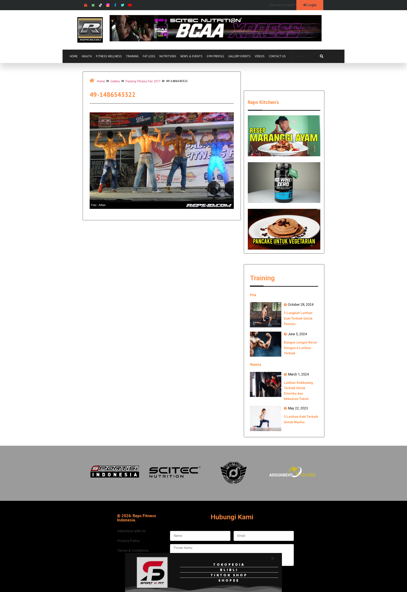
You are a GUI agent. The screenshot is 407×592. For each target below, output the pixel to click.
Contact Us (277, 56)
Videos (260, 56)
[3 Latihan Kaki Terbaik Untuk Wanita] (265, 418)
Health (87, 56)
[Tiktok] (101, 5)
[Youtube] (130, 5)
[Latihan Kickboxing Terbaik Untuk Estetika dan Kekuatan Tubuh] (265, 384)
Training (132, 56)
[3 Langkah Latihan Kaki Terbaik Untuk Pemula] (265, 314)
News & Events (191, 56)
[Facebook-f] (115, 5)
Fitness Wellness (109, 56)
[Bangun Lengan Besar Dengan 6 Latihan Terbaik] (265, 344)
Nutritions (167, 56)
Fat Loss (149, 56)
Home (74, 56)
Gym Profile (215, 56)
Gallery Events (239, 56)
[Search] (321, 56)
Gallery (115, 81)
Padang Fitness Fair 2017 (142, 81)
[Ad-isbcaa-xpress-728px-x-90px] (216, 40)
